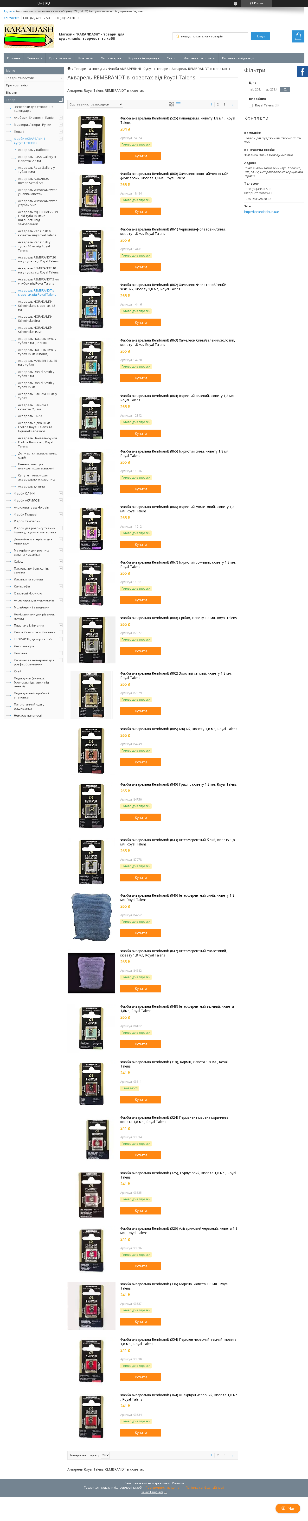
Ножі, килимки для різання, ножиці (34, 616)
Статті (171, 58)
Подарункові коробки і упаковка (31, 695)
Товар (10, 100)
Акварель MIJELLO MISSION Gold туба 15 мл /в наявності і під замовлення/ (38, 218)
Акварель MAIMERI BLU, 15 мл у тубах (37, 363)
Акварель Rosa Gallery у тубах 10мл (36, 170)
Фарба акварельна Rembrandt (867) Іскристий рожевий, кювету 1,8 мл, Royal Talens (178, 564)
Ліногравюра (24, 646)
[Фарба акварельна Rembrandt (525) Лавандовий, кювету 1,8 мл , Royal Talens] (91, 140)
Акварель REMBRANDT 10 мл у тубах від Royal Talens (38, 270)
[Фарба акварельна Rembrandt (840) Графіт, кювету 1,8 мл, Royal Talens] (91, 806)
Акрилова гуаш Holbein (31, 507)
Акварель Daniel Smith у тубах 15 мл (36, 385)
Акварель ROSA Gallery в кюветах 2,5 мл (37, 159)
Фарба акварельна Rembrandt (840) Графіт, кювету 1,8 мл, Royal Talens (178, 784)
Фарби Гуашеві (25, 514)
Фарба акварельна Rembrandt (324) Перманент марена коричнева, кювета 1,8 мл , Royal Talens (175, 1119)
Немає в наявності (28, 715)
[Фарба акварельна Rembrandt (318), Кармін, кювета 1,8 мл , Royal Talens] (91, 1084)
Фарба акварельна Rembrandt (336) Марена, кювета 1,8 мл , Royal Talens (174, 1286)
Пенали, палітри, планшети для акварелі (36, 466)
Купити (141, 155)
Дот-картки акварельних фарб (37, 455)
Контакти (85, 58)
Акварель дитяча (31, 486)
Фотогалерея (111, 58)
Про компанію (60, 58)
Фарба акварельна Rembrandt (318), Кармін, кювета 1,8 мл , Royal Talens (174, 1064)
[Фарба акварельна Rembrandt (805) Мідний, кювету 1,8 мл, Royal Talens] (91, 751)
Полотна (20, 653)
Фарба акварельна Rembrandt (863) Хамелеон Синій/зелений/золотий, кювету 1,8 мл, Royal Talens (177, 342)
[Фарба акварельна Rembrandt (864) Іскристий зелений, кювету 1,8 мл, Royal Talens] (91, 418)
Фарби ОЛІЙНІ (24, 493)
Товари (33, 58)
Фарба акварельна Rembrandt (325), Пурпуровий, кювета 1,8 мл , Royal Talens (178, 1175)
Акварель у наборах (33, 150)
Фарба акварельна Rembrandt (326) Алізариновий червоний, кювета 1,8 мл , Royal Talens (178, 1230)
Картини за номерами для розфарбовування (34, 662)
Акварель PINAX (30, 416)
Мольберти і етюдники (31, 607)
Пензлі (19, 131)
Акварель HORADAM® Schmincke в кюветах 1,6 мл (36, 306)
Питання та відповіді (238, 58)
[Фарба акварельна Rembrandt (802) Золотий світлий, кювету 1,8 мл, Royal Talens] (91, 695)
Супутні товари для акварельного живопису (37, 477)
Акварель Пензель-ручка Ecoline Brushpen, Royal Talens (37, 442)
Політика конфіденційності (205, 1488)
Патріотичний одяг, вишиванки (29, 706)
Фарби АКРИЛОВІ (27, 500)
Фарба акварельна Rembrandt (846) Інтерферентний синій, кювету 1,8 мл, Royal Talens (177, 897)
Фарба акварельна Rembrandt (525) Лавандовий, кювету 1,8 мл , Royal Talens (177, 120)
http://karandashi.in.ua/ (261, 212)
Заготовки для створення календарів (33, 109)
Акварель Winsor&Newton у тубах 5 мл (38, 203)
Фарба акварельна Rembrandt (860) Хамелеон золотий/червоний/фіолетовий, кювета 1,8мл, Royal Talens (174, 176)
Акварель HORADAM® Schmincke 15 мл (35, 330)
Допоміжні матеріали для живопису (33, 541)
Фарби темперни (27, 521)
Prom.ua (178, 1483)
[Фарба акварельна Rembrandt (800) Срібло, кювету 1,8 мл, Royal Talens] (91, 640)
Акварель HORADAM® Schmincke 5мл (35, 318)
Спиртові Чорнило (28, 593)
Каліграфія (22, 586)
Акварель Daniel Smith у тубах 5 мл (36, 374)
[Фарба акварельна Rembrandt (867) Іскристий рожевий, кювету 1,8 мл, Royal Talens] (91, 584)
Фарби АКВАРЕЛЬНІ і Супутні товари (29, 140)
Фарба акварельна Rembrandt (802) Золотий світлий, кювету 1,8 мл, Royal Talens (176, 675)
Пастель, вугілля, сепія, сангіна (31, 570)
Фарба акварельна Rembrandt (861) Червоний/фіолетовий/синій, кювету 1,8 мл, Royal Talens (173, 231)
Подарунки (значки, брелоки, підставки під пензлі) (31, 682)
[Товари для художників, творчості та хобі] (29, 36)
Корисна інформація (143, 58)
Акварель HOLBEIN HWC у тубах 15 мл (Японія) (37, 352)
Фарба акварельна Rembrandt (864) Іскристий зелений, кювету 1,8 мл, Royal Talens (177, 398)
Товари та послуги (20, 78)
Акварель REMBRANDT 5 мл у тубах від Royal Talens (38, 281)
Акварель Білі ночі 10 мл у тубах (37, 396)
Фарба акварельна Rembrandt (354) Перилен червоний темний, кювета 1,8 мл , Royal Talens (178, 1341)
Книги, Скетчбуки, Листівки (35, 632)
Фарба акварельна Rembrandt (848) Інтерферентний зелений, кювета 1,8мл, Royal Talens (177, 1008)
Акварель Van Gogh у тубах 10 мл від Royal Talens (34, 246)
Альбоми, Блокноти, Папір (34, 117)
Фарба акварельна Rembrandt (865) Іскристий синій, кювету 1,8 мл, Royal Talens (175, 453)
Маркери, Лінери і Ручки (32, 124)
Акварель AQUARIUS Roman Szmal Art (33, 181)
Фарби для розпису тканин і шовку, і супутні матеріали (35, 530)
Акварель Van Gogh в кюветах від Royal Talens (37, 233)
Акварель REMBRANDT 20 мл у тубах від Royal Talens (38, 259)
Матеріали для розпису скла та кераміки (32, 552)
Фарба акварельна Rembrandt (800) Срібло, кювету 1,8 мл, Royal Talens (178, 618)
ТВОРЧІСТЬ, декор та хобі (33, 639)
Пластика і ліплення (29, 625)
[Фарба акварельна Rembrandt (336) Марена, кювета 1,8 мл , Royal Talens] (91, 1306)
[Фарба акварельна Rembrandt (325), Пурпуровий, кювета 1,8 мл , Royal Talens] (91, 1195)
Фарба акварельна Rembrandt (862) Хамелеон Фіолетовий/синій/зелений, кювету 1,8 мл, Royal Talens (173, 287)
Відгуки (11, 92)
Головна (13, 58)
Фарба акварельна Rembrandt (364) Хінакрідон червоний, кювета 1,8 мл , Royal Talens (178, 1397)
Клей (17, 671)
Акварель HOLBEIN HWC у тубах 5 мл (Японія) (37, 341)
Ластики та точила (28, 579)
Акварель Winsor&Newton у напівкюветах (38, 192)
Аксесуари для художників (34, 600)
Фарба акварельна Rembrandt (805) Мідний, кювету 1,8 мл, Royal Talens (178, 729)
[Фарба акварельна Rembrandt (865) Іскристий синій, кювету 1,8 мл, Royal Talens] (91, 473)
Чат (292, 1508)
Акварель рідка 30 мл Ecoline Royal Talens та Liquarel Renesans (35, 427)
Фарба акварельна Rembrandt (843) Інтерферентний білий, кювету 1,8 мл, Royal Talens (177, 842)
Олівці (18, 561)
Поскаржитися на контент (164, 1488)
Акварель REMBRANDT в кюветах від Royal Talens (37, 292)
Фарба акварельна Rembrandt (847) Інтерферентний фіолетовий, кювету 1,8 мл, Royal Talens (173, 953)
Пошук (260, 36)
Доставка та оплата (199, 58)
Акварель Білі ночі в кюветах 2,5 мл (33, 407)
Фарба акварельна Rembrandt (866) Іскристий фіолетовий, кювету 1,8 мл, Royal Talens (177, 509)
